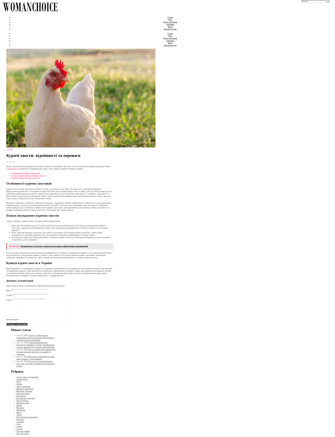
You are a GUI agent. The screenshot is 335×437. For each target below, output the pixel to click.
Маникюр (20, 410)
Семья (170, 17)
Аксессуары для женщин (27, 377)
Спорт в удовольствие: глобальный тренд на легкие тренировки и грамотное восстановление (35, 337)
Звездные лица (23, 393)
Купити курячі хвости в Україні (26, 178)
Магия (19, 405)
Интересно (21, 396)
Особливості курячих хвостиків (26, 173)
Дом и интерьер (170, 22)
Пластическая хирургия (27, 417)
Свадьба (20, 422)
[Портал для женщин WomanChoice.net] (30, 13)
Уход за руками (23, 431)
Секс (18, 424)
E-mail (9, 295)
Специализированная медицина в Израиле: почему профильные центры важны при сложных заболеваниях (35, 344)
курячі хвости (12, 169)
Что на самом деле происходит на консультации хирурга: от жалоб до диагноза (36, 351)
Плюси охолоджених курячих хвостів (28, 175)
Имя (9, 290)
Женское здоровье (24, 391)
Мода (170, 27)
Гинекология (22, 379)
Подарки (20, 419)
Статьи (9, 149)
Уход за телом (22, 434)
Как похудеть (22, 401)
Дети (170, 20)
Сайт (8, 300)
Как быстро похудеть (25, 398)
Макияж (20, 408)
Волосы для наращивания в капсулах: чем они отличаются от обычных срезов (35, 363)
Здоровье (170, 24)
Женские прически (24, 389)
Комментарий (12, 319)
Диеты (19, 384)
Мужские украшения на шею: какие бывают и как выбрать (35, 358)
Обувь (19, 415)
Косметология (170, 29)
